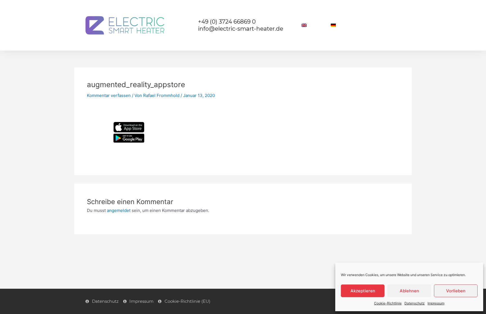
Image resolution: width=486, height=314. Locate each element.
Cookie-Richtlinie (388, 303)
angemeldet (118, 210)
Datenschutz (414, 303)
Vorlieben (455, 290)
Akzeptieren (362, 290)
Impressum (436, 303)
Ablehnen (409, 290)
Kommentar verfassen (109, 95)
